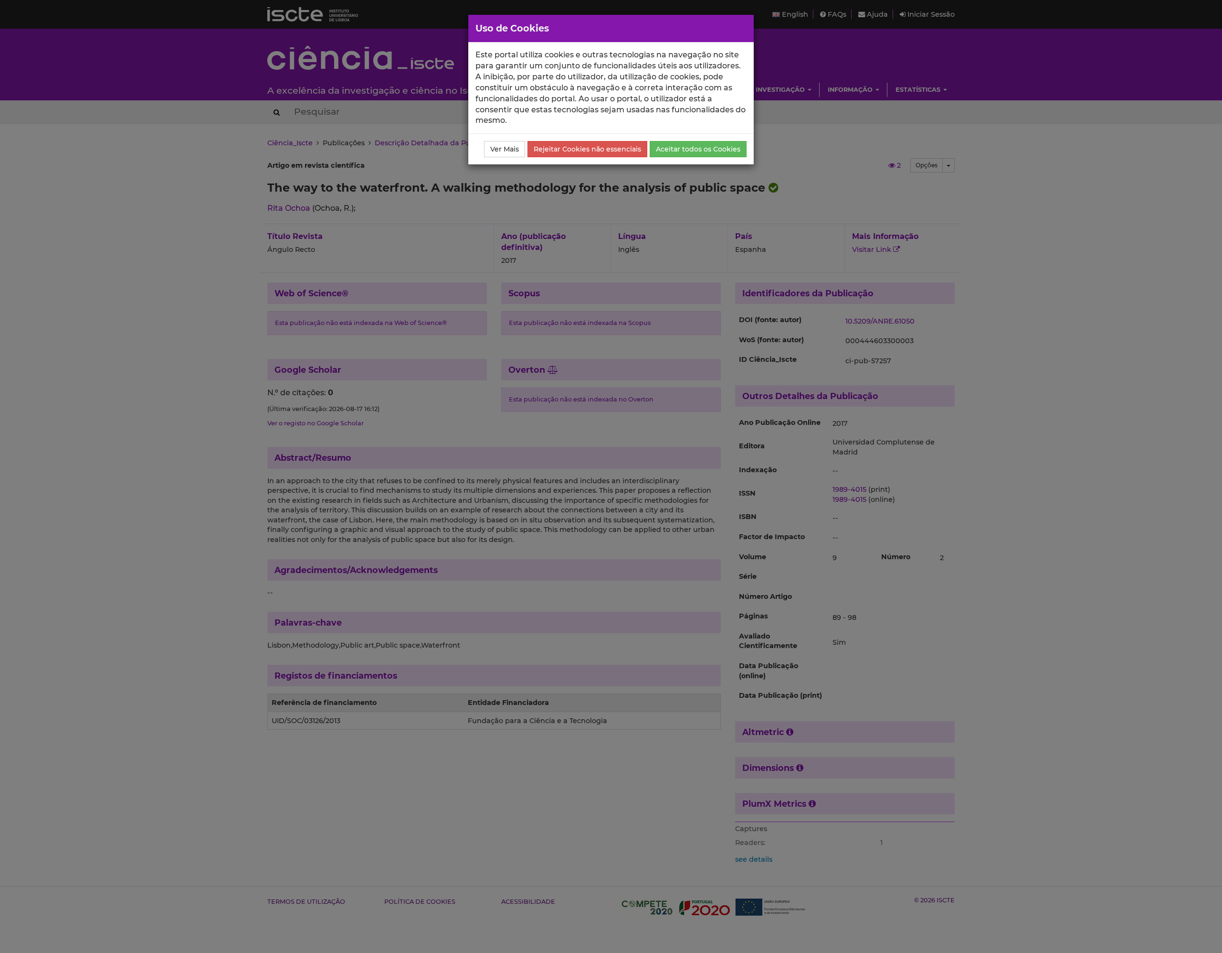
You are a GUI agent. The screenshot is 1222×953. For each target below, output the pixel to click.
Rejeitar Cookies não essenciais (587, 149)
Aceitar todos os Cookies (698, 149)
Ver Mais (504, 149)
